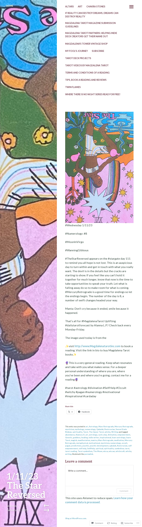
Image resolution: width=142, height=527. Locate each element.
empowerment (123, 435)
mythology (79, 429)
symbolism (119, 448)
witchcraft (120, 451)
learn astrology (118, 437)
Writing (114, 432)
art (86, 426)
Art (80, 6)
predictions (76, 446)
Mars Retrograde (106, 426)
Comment (124, 491)
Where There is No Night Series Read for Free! (92, 94)
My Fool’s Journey (76, 51)
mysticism (69, 429)
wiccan (112, 451)
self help (82, 448)
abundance (70, 435)
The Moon (97, 451)
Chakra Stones (95, 6)
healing (84, 437)
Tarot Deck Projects (78, 58)
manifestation (84, 440)
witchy (108, 432)
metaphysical (82, 443)
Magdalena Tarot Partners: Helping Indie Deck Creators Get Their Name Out (91, 35)
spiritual (99, 448)
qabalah (112, 446)
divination (112, 435)
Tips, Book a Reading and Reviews (85, 80)
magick (74, 440)
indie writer (94, 437)
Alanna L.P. (80, 435)
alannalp (12, 505)
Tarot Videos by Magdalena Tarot (87, 65)
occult (124, 443)
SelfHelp (91, 448)
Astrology (93, 426)
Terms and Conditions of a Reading (87, 72)
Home (9, 5)
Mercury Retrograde (124, 426)
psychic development (99, 446)
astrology (93, 435)
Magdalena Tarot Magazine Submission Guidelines (90, 25)
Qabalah (100, 429)
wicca (105, 451)
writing (68, 454)
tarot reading (71, 451)
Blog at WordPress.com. (76, 518)
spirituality (77, 432)
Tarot (85, 432)
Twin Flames (73, 87)
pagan (67, 446)
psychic (85, 446)
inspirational (105, 437)
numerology (90, 429)
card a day (102, 435)
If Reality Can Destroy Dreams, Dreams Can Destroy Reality (91, 15)
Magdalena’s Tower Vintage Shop (86, 43)
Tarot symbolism (85, 451)
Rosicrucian (109, 429)
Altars (69, 6)
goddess (76, 437)
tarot (127, 448)
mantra (94, 440)
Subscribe (98, 51)
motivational (94, 443)
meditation (119, 440)
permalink (88, 454)
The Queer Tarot (96, 432)
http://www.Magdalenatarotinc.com (97, 346)
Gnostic (68, 437)
